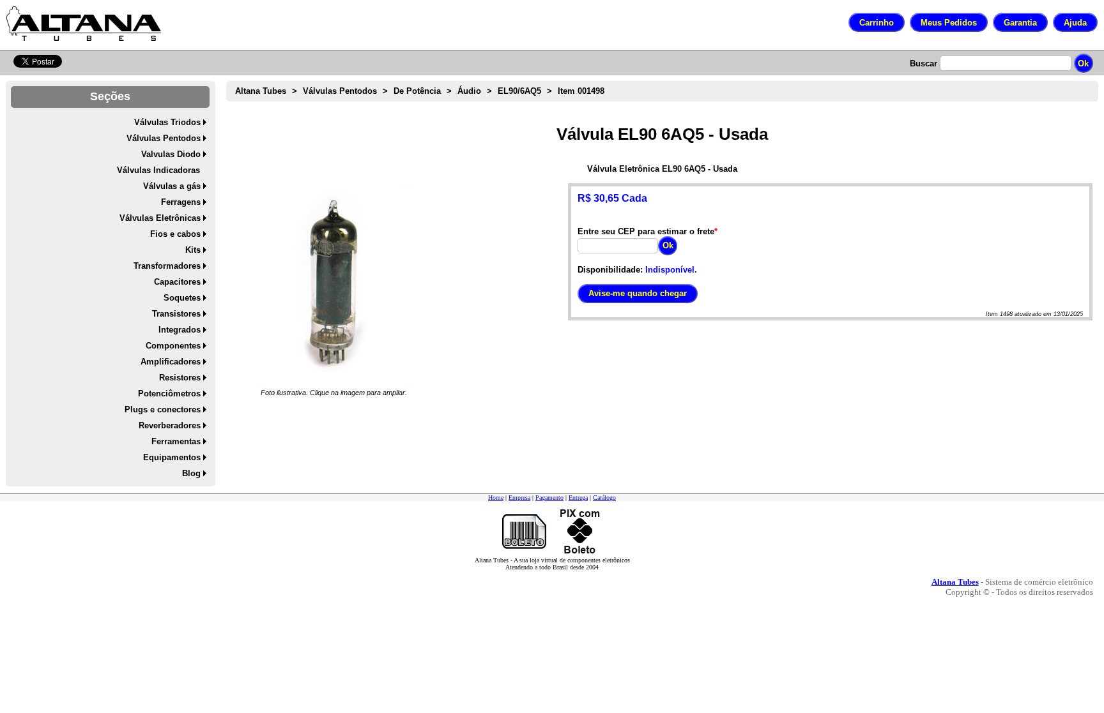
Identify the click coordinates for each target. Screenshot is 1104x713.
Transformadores (167, 266)
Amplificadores (171, 361)
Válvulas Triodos (167, 122)
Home (495, 497)
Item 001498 (581, 91)
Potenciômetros (169, 393)
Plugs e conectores (163, 409)
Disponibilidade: (610, 269)
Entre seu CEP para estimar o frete (646, 231)
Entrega (578, 497)
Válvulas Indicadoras (158, 170)
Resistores (180, 377)
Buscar (923, 63)
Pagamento (549, 497)
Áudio (469, 91)
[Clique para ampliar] (334, 285)
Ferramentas (176, 441)
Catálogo (604, 497)
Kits (193, 250)
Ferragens (181, 202)
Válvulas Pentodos (163, 138)
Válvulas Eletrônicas (160, 218)
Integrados (179, 329)
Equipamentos (172, 457)
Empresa (519, 497)
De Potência (417, 91)
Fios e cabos (175, 234)
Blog (191, 473)
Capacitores (177, 282)
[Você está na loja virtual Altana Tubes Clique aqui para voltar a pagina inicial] (83, 23)
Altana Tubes (260, 91)
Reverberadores (170, 425)
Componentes (173, 345)
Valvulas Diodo (171, 154)
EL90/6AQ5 (519, 91)
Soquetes (182, 298)
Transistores (176, 314)
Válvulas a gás (172, 186)
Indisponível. (671, 269)
